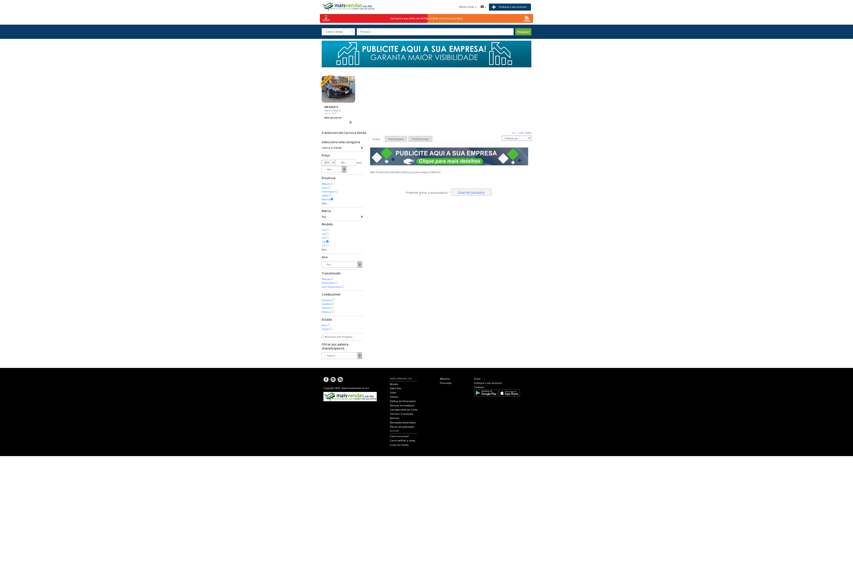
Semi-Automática (331, 287)
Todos (376, 139)
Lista (520, 132)
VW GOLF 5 (331, 107)
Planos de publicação (402, 426)
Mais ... (326, 203)
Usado (325, 329)
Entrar (477, 378)
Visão (393, 392)
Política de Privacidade (403, 401)
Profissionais (420, 139)
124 (324, 230)
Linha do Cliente (399, 445)
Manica (326, 199)
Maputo (326, 184)
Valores (394, 396)
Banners (394, 418)
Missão (394, 384)
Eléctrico (326, 312)
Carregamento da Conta (403, 409)
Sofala (325, 195)
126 (324, 234)
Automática (328, 283)
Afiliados (445, 378)
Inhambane (328, 191)
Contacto (479, 387)
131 (324, 245)
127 (324, 237)
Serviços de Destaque (402, 405)
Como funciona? (399, 436)
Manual (326, 279)
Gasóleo (326, 304)
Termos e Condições (401, 414)
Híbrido (326, 308)
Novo (324, 325)
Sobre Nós (395, 388)
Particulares (396, 139)
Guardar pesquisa (471, 192)
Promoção (445, 383)
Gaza (324, 188)
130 (324, 241)
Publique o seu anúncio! (488, 383)
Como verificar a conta (402, 440)
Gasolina (327, 300)
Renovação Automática (403, 422)
